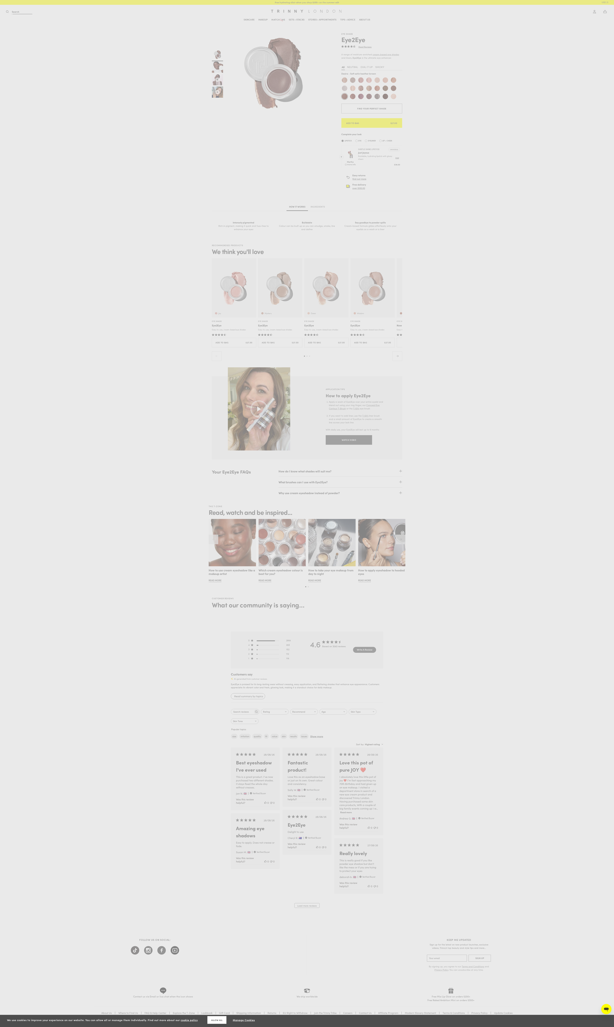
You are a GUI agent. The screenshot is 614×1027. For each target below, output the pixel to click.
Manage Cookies (244, 1020)
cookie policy (189, 1020)
